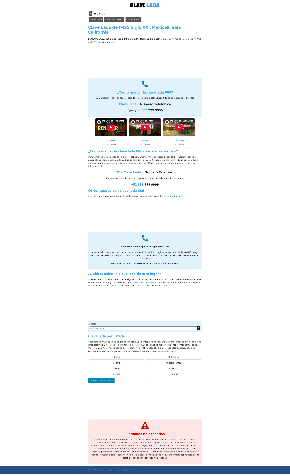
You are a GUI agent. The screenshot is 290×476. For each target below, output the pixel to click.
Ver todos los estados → (101, 380)
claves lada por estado (143, 282)
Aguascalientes (173, 363)
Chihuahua (173, 357)
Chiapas (173, 368)
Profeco (193, 439)
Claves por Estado (112, 470)
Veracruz (173, 374)
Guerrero (116, 368)
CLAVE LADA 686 (175, 196)
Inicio (90, 470)
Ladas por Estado (114, 19)
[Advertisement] (145, 61)
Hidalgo (117, 357)
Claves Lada (96, 19)
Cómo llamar (133, 19)
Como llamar (127, 470)
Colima (116, 363)
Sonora (116, 374)
